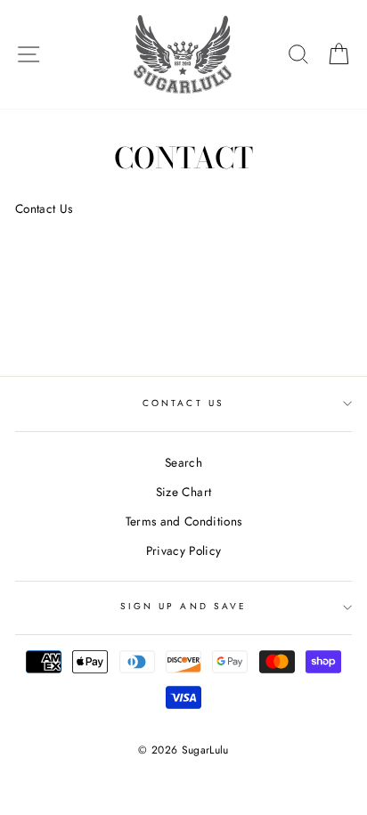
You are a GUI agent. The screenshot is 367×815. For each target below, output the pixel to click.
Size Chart (183, 492)
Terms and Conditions (184, 521)
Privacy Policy (184, 550)
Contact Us (183, 403)
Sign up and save (183, 606)
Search (183, 462)
